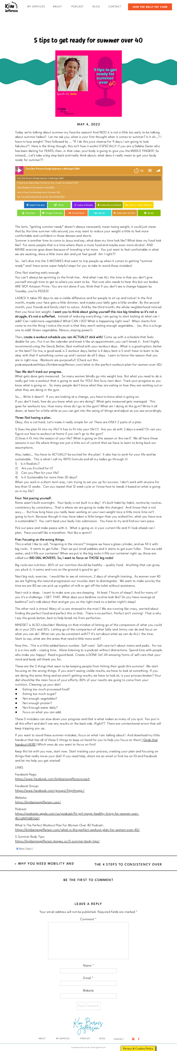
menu (149, 170)
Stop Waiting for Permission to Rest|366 (35, 188)
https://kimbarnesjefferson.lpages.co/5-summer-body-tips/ (57, 841)
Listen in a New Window (140, 205)
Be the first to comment (88, 880)
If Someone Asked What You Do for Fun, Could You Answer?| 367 (48, 183)
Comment (88, 919)
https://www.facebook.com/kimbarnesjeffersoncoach (52, 779)
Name (88, 965)
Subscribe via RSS (126, 213)
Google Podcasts (54, 213)
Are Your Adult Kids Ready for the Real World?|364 (41, 197)
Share (61, 205)
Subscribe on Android (110, 205)
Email (88, 978)
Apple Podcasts (36, 205)
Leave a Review (85, 205)
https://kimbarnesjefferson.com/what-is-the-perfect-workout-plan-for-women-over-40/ (77, 830)
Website (88, 990)
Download (30, 213)
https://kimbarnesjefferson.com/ (38, 802)
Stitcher (101, 213)
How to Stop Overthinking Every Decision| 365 (38, 192)
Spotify (150, 213)
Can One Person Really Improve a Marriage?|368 (40, 178)
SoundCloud (78, 213)
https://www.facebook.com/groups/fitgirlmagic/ (50, 790)
